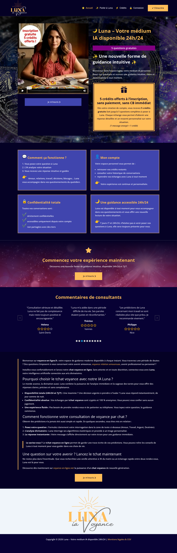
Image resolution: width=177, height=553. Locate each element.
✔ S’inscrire (158, 8)
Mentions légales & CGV (119, 539)
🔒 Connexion (136, 8)
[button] (77, 341)
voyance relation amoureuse (106, 364)
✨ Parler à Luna (104, 8)
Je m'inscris (53, 102)
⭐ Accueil (87, 8)
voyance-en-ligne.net (63, 468)
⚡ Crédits (121, 8)
